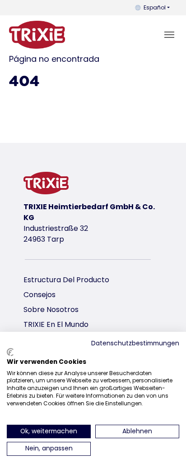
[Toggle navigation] (169, 34)
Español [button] (155, 7)
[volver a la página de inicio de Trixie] (37, 35)
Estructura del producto (66, 280)
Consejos (39, 294)
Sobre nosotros (51, 309)
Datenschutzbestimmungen (135, 343)
